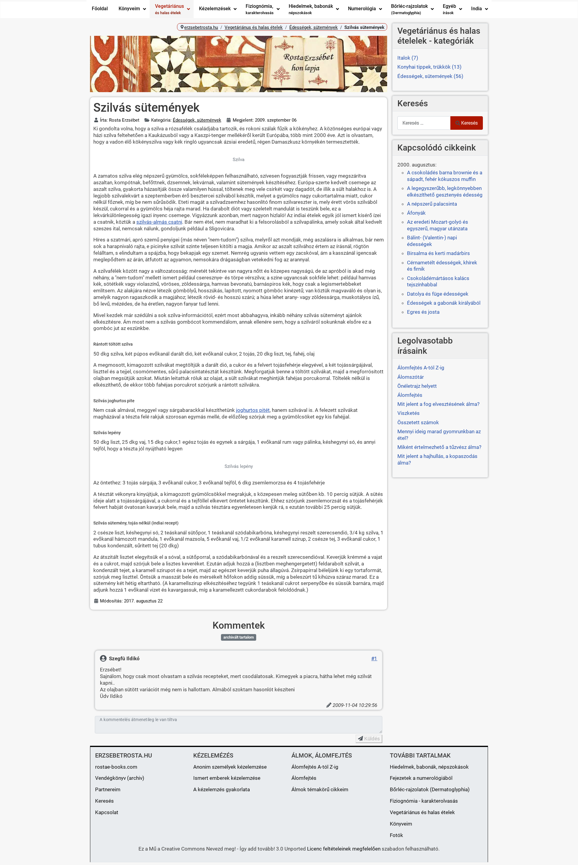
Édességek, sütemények (197, 120)
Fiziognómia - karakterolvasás (424, 801)
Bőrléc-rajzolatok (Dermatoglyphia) (430, 789)
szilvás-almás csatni (159, 222)
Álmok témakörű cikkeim (319, 789)
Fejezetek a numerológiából (421, 778)
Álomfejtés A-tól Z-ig (314, 767)
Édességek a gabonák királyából (443, 303)
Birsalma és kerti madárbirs (438, 253)
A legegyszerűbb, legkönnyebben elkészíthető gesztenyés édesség (445, 191)
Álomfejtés (303, 778)
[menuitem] (99, 9)
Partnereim (107, 789)
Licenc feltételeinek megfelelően (344, 849)
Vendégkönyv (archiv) (119, 778)
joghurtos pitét (253, 410)
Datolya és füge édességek (437, 294)
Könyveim (401, 824)
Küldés (371, 739)
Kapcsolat (106, 812)
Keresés (469, 123)
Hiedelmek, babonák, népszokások (429, 767)
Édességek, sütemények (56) (430, 76)
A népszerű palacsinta (432, 204)
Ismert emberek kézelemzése (226, 778)
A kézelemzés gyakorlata (221, 789)
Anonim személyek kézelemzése (230, 767)
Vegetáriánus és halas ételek (422, 812)
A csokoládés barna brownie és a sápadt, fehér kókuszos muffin (444, 176)
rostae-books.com (116, 767)
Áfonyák (416, 213)
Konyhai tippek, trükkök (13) (429, 67)
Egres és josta (423, 312)
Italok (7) (407, 58)
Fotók (396, 835)
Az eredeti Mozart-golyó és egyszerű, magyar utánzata (437, 225)
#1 (374, 658)
